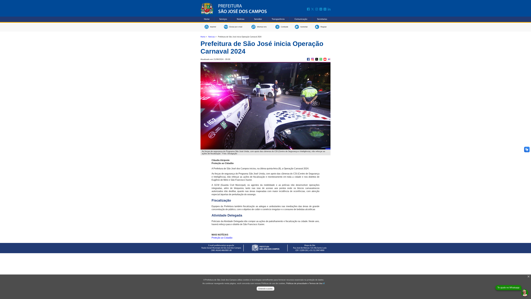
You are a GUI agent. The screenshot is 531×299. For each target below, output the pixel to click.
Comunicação (301, 19)
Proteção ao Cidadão (222, 238)
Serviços (223, 19)
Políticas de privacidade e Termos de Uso (304, 283)
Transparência (278, 19)
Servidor (258, 19)
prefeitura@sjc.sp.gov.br (224, 245)
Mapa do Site (309, 245)
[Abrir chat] (524, 292)
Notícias (240, 19)
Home (206, 19)
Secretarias (322, 19)
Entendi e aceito (265, 289)
